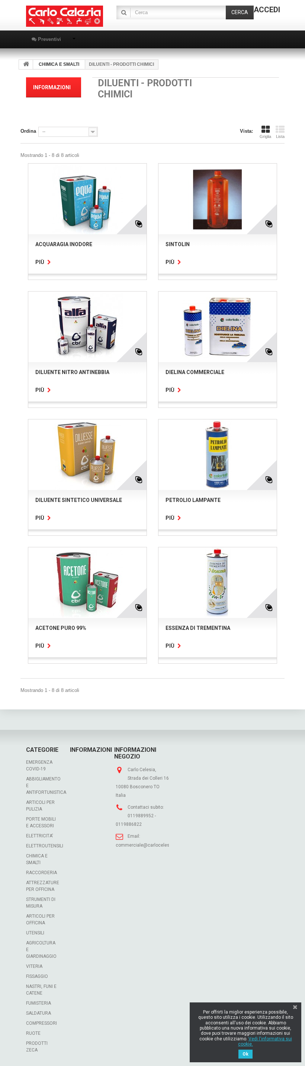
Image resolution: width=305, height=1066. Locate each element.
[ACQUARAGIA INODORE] (87, 199)
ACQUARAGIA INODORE (63, 244)
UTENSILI (35, 932)
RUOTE (33, 1033)
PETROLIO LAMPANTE (193, 500)
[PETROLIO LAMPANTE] (217, 454)
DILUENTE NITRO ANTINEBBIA (72, 372)
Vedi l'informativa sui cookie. (265, 1041)
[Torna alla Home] (26, 64)
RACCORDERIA (41, 872)
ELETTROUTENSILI (44, 845)
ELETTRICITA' (39, 835)
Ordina (28, 131)
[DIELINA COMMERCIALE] (217, 327)
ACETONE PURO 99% (60, 628)
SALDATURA (38, 1013)
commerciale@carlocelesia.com (150, 845)
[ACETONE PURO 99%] (87, 582)
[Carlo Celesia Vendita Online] (64, 16)
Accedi (267, 9)
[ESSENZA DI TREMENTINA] (217, 582)
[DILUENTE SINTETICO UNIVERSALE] (87, 454)
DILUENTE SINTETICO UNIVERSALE (78, 500)
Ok (245, 1054)
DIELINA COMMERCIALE (195, 372)
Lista (280, 136)
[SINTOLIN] (217, 199)
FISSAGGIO (37, 976)
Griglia (265, 136)
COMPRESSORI (41, 1023)
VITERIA (34, 966)
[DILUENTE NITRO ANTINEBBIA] (87, 327)
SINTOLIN (178, 244)
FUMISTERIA (38, 1003)
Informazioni (52, 87)
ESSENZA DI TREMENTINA (198, 628)
